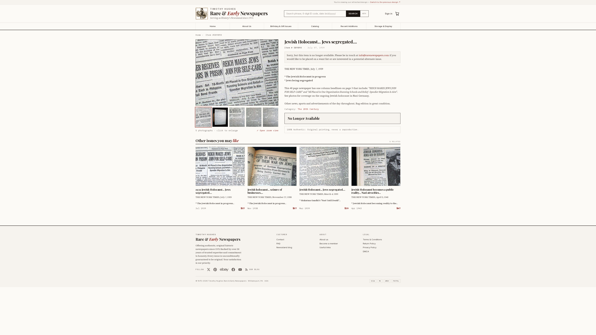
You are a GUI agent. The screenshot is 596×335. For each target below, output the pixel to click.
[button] (237, 72)
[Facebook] (233, 269)
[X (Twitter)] (208, 269)
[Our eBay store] (224, 269)
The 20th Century (308, 109)
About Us (246, 26)
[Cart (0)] (397, 14)
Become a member (329, 243)
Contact (280, 239)
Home (213, 26)
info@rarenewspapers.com (374, 55)
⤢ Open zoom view (267, 130)
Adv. (364, 13)
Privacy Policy (369, 247)
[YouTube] (240, 269)
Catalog (315, 26)
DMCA (366, 251)
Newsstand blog (284, 247)
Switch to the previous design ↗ (385, 2)
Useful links (325, 247)
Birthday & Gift (281, 26)
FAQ (278, 243)
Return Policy (369, 243)
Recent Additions (349, 26)
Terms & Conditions (372, 239)
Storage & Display (383, 26)
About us (324, 239)
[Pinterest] (215, 269)
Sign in (388, 13)
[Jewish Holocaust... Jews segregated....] (203, 117)
